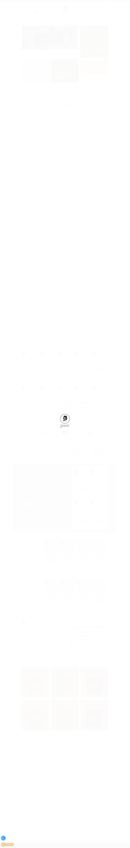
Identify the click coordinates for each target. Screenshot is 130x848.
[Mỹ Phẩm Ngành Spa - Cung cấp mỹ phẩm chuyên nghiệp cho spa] (65, 418)
